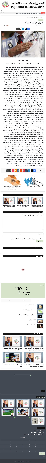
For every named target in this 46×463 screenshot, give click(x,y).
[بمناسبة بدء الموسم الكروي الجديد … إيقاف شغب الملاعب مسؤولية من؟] (8, 412)
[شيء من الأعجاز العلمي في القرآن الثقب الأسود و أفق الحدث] (40, 316)
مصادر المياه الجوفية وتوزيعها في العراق (29, 309)
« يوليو (44, 456)
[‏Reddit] (21, 170)
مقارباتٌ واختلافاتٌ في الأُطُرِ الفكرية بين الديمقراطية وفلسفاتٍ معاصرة (28, 13)
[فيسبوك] (28, 29)
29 (10, 451)
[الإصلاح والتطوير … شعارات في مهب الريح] (12, 357)
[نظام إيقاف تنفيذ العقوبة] (40, 321)
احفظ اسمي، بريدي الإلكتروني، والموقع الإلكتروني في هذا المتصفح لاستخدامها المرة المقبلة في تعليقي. (26, 238)
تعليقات (8, 300)
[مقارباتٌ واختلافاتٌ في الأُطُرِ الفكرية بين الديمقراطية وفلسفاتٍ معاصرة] (37, 200)
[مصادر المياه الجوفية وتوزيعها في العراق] (40, 311)
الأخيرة (23, 300)
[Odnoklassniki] (16, 170)
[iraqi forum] (23, 5)
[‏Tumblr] (26, 170)
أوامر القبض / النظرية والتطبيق (31, 324)
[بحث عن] (1, 11)
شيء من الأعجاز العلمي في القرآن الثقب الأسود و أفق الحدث (26, 314)
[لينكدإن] (23, 29)
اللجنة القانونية (34, 17)
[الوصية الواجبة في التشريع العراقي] (40, 306)
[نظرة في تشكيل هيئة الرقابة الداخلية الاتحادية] (23, 421)
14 (16, 446)
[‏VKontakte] (18, 170)
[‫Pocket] (13, 170)
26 (29, 451)
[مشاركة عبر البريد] (20, 29)
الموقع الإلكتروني (19, 233)
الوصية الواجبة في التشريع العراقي (30, 304)
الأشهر (38, 300)
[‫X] (26, 29)
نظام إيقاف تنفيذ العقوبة (32, 319)
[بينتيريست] (24, 170)
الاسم (42, 229)
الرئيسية (41, 17)
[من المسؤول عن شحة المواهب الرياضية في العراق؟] (8, 421)
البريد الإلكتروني (40, 233)
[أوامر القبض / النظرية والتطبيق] (40, 326)
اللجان (38, 17)
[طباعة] (17, 29)
